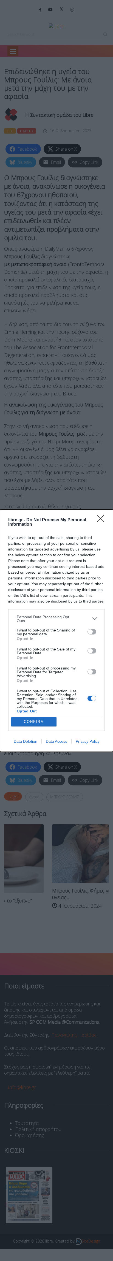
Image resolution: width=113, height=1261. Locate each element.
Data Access (56, 741)
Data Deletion (25, 741)
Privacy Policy (88, 741)
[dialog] (56, 630)
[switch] (91, 631)
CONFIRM (34, 722)
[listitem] (56, 619)
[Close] (102, 520)
